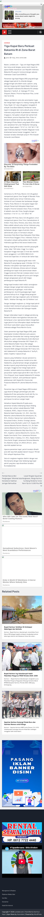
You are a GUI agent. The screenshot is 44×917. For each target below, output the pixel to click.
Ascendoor (20, 914)
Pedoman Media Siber (8, 894)
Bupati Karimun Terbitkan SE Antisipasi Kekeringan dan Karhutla (18, 628)
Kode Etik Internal (7, 905)
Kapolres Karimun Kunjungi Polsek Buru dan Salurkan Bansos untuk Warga (20, 723)
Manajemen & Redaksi (9, 890)
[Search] (40, 32)
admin (7, 58)
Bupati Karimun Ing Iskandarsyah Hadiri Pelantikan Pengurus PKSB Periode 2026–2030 (21, 674)
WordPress (37, 914)
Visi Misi (4, 898)
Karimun (7, 43)
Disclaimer (5, 902)
